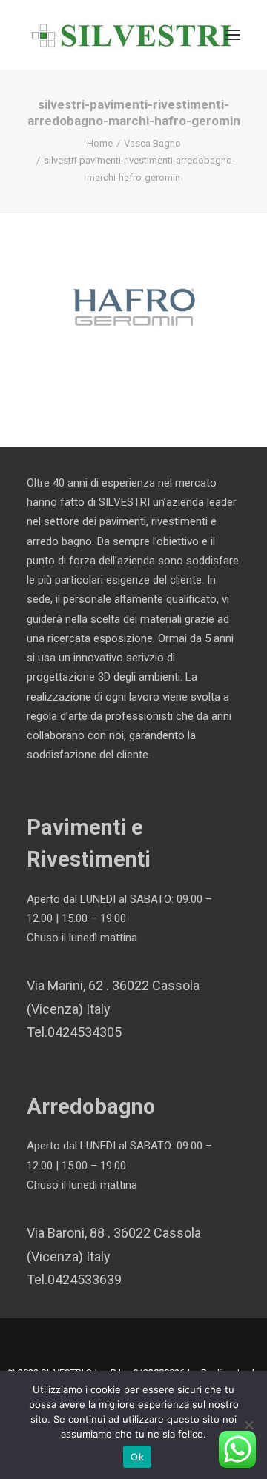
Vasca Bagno (152, 143)
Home (100, 143)
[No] (248, 1425)
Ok (137, 1457)
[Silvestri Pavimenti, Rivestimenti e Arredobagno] (132, 35)
